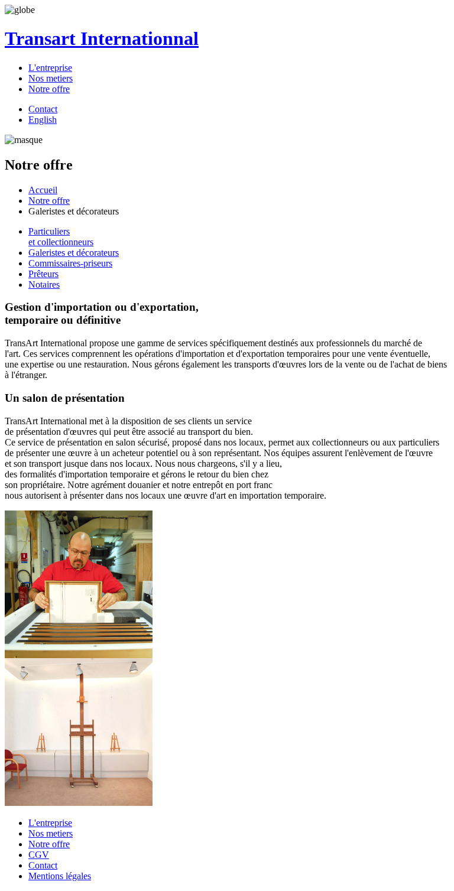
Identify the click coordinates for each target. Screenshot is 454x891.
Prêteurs (43, 274)
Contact (42, 109)
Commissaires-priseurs (70, 263)
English (42, 120)
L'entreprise (50, 68)
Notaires (44, 284)
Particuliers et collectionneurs (60, 236)
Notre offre (49, 89)
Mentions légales (59, 876)
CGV (38, 855)
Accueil (42, 190)
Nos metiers (50, 78)
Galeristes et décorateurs (73, 253)
